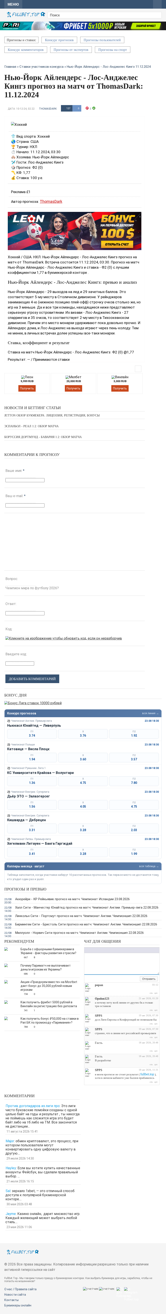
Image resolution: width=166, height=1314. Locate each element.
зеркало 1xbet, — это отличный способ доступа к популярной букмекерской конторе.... (40, 1195)
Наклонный (91, 950)
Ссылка (109, 950)
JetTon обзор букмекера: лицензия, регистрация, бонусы (52, 415)
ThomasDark (48, 108)
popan (99, 985)
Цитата (122, 950)
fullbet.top (147, 1074)
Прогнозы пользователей (102, 40)
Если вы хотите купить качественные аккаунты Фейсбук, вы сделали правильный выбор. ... (42, 1172)
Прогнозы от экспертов (71, 50)
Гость (98, 1043)
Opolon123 (102, 998)
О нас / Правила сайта (20, 1289)
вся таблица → (149, 866)
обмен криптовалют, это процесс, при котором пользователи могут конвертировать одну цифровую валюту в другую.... (41, 1147)
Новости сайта (15, 1294)
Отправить (148, 978)
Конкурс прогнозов (59, 40)
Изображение (113, 950)
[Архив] (136, 979)
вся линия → (150, 713)
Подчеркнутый (95, 950)
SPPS (98, 1015)
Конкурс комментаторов (26, 50)
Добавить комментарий (32, 679)
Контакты (11, 1300)
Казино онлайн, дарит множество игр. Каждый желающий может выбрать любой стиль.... (42, 1218)
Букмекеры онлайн (17, 1305)
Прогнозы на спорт (112, 50)
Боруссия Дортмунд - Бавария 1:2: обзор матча (43, 437)
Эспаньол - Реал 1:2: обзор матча (31, 426)
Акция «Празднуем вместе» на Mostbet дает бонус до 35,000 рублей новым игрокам (49, 985)
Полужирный (86, 950)
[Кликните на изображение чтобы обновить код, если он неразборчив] (63, 638)
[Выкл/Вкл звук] (131, 979)
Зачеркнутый (99, 950)
